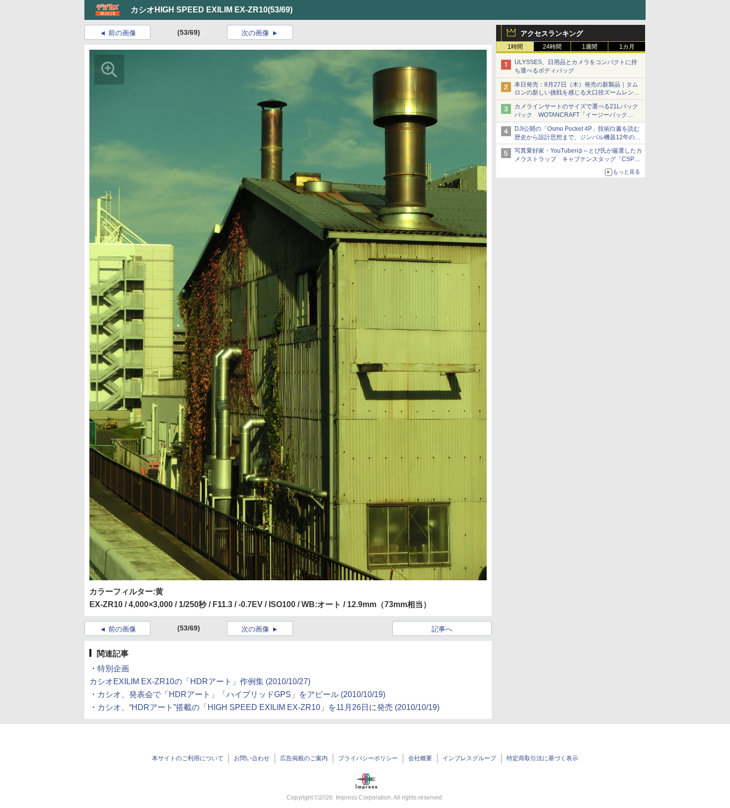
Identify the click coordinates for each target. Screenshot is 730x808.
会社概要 (420, 758)
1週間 (589, 46)
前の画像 (122, 33)
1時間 (515, 46)
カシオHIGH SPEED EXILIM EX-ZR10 (199, 9)
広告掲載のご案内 (304, 758)
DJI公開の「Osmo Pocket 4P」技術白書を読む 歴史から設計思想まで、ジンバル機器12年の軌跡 (580, 137)
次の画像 (255, 33)
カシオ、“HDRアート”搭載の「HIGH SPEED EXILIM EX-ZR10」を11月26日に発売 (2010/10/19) (268, 707)
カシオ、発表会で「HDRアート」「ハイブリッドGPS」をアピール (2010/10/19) (241, 694)
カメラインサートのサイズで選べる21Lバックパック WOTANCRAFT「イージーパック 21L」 (576, 115)
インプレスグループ (469, 758)
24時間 (552, 46)
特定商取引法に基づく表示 (542, 758)
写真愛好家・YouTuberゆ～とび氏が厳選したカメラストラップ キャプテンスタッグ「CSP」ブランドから (578, 159)
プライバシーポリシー (368, 758)
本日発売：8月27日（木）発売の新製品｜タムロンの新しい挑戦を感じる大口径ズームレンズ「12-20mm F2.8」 (577, 93)
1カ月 (627, 46)
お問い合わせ (252, 758)
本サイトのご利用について (187, 758)
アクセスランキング (551, 33)
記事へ (442, 629)
